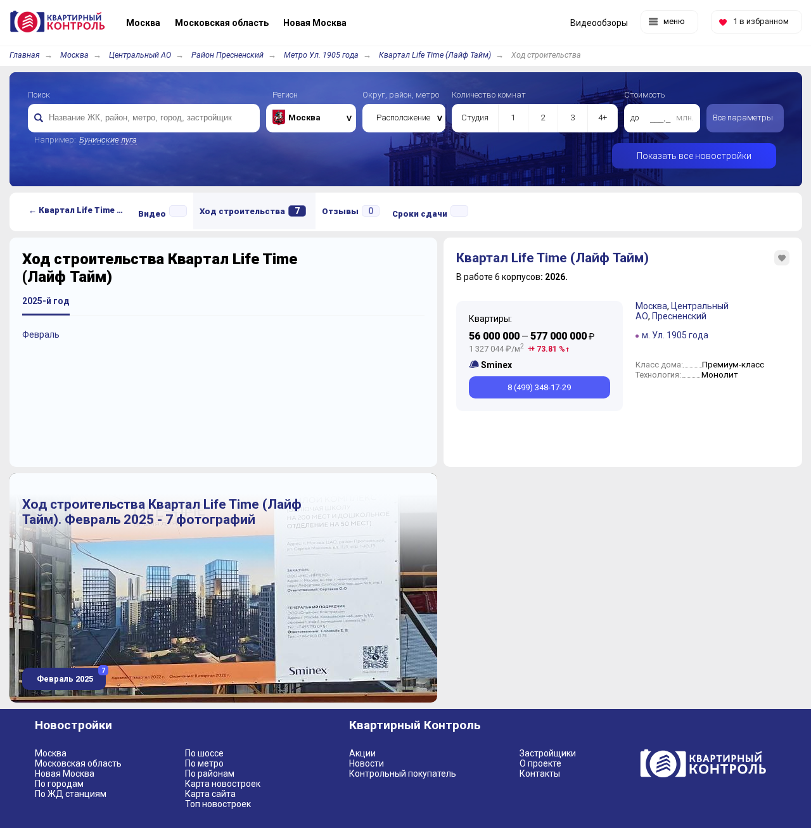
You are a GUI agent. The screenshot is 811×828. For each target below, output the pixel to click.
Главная (25, 55)
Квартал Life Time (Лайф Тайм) (435, 55)
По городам (59, 784)
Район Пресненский (227, 55)
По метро (204, 763)
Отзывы (347, 211)
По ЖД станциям (70, 794)
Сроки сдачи (419, 214)
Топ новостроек (218, 804)
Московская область (78, 763)
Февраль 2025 (70, 676)
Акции (362, 753)
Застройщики (548, 753)
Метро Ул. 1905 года (321, 55)
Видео (152, 214)
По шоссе (204, 753)
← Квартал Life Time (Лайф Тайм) (80, 210)
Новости (366, 763)
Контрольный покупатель (402, 773)
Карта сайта (210, 794)
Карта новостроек (222, 784)
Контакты (540, 773)
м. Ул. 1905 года (675, 335)
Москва (74, 55)
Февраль (41, 334)
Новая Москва (64, 773)
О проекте (540, 763)
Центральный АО (140, 55)
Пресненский (679, 316)
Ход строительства (250, 211)
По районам (209, 773)
